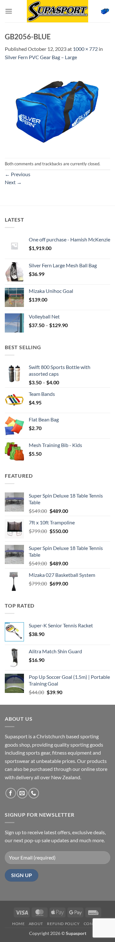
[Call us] (33, 793)
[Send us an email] (22, 793)
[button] (8, 11)
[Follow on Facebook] (10, 793)
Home (18, 923)
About (36, 923)
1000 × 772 (85, 49)
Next (13, 182)
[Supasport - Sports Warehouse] (57, 11)
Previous (17, 174)
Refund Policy (63, 923)
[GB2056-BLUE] (57, 109)
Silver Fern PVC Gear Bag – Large (41, 57)
